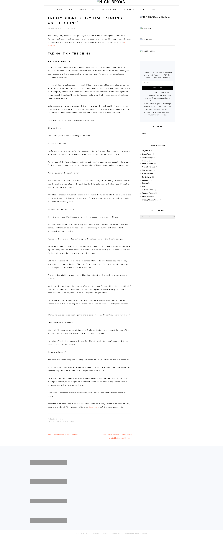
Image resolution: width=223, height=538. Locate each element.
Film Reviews (147, 170)
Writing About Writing (150, 200)
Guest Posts (146, 154)
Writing (145, 180)
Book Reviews (147, 163)
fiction (59, 421)
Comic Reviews (148, 167)
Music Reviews (148, 174)
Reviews (145, 161)
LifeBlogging (147, 157)
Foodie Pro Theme (98, 534)
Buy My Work (147, 151)
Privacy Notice (141, 534)
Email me (93, 407)
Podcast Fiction (148, 193)
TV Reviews (146, 177)
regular (71, 421)
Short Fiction (60, 419)
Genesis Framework (116, 534)
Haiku (144, 186)
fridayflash (65, 421)
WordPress (129, 534)
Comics (145, 183)
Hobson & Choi (148, 190)
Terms (164, 115)
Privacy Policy (153, 115)
